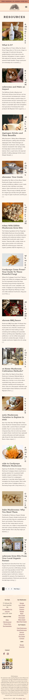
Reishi (21, 613)
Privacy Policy (7, 624)
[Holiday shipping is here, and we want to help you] (3, 667)
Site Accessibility (7, 626)
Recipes (22, 645)
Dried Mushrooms (22, 630)
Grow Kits (21, 634)
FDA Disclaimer (7, 622)
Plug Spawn (22, 636)
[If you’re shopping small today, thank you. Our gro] (7, 667)
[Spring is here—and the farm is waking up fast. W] (7, 660)
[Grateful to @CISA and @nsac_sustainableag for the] (3, 663)
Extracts (22, 632)
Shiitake (22, 603)
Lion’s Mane (22, 605)
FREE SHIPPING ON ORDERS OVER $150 (14, 1)
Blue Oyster (22, 615)
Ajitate (20, 698)
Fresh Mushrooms (22, 628)
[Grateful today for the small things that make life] (10, 667)
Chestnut (21, 607)
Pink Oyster (22, 617)
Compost (21, 638)
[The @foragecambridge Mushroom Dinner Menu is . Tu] (3, 660)
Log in (24, 698)
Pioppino (21, 609)
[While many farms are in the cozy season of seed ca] (7, 663)
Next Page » (17, 589)
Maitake (22, 611)
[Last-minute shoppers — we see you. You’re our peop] (10, 663)
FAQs (7, 620)
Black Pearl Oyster (22, 622)
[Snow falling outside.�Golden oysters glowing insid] (10, 660)
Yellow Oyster (21, 620)
